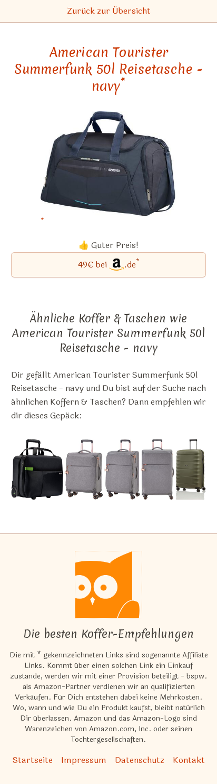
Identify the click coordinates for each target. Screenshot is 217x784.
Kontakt (189, 760)
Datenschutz (139, 760)
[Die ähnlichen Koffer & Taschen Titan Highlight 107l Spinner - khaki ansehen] (190, 469)
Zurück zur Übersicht (109, 10)
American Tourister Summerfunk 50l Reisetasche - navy (108, 69)
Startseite (33, 760)
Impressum (83, 760)
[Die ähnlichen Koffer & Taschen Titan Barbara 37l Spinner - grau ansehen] (83, 469)
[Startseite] (108, 584)
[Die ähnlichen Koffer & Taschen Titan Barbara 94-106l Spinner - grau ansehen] (157, 469)
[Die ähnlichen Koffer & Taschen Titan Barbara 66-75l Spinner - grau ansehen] (122, 469)
